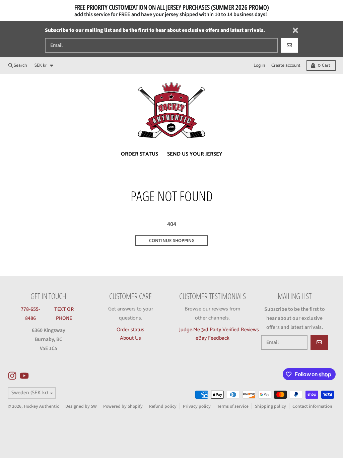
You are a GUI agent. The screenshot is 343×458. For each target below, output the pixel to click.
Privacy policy (197, 406)
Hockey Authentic (41, 406)
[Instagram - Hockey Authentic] (12, 375)
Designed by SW (81, 406)
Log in (259, 65)
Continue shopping (171, 240)
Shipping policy (270, 406)
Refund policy (163, 406)
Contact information (312, 406)
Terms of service (233, 406)
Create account (285, 65)
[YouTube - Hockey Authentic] (24, 375)
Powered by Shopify (123, 406)
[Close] (295, 30)
